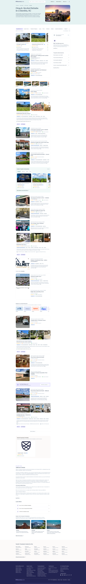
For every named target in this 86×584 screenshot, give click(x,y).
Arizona (17, 530)
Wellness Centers (29, 573)
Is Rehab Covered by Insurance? (53, 570)
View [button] (18, 124)
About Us (61, 570)
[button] (66, 30)
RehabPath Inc (55, 579)
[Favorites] (69, 1)
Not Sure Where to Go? (20, 566)
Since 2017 (65, 44)
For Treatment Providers (64, 566)
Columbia (22, 271)
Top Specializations (41, 566)
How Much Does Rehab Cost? (53, 572)
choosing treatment (30, 473)
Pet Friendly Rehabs (29, 574)
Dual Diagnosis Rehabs (41, 572)
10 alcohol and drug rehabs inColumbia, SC (23, 14)
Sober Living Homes (30, 571)
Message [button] (23, 124)
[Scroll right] (69, 29)
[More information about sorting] (69, 30)
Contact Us (62, 571)
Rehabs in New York (19, 570)
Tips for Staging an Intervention (53, 571)
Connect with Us (63, 573)
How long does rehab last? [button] (57, 60)
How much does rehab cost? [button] (58, 57)
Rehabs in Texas (18, 571)
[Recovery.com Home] (20, 1)
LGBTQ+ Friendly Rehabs (30, 572)
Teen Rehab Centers (40, 571)
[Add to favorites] (28, 54)
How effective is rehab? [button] (57, 62)
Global (30, 171)
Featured (19, 171)
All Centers (17, 5)
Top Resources (51, 566)
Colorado (33, 530)
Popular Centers (29, 566)
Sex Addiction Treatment (41, 574)
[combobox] (37, 2)
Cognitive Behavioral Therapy (31, 570)
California (23, 171)
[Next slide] (48, 42)
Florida (27, 171)
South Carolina (26, 5)
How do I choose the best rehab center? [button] (60, 65)
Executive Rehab (40, 570)
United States (21, 5)
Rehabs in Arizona (18, 572)
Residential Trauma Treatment (42, 573)
